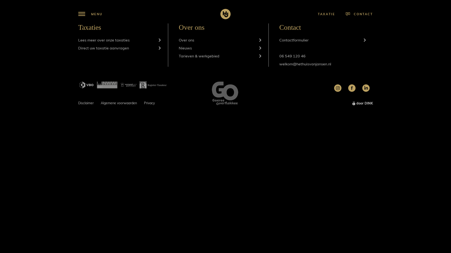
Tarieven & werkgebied (199, 56)
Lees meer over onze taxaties (104, 40)
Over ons (186, 40)
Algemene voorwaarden (119, 103)
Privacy (149, 103)
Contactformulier (294, 40)
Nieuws (185, 48)
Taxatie (326, 14)
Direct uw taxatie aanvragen (103, 48)
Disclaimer (86, 103)
